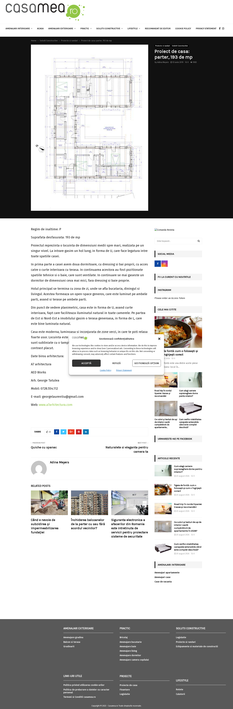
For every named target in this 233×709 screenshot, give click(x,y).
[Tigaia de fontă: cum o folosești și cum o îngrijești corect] (178, 332)
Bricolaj (124, 637)
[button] (159, 338)
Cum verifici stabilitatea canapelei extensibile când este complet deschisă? (190, 423)
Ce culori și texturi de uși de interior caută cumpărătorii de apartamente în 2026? (187, 526)
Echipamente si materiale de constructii (197, 646)
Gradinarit (68, 646)
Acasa (40, 28)
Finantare (125, 689)
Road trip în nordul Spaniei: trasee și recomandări (163, 393)
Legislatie (125, 694)
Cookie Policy (105, 370)
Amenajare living (128, 651)
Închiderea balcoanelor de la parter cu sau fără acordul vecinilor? (88, 524)
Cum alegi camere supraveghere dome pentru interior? (188, 393)
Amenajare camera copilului (134, 659)
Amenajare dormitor (130, 655)
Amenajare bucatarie (131, 642)
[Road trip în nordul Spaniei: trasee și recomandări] (166, 380)
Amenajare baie (128, 646)
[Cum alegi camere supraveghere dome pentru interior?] (190, 380)
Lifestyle (132, 28)
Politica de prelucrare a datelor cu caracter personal (86, 691)
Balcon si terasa (71, 642)
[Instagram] (224, 28)
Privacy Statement (124, 370)
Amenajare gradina (73, 637)
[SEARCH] (198, 241)
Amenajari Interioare (18, 28)
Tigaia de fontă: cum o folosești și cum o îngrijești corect (176, 352)
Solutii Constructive (180, 46)
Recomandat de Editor (158, 28)
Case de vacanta (163, 581)
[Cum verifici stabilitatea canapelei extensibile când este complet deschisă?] (190, 408)
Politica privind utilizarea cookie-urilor (83, 685)
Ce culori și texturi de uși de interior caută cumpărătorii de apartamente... (166, 423)
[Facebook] (220, 28)
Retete (179, 689)
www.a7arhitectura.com (55, 405)
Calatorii (180, 694)
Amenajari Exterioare (60, 28)
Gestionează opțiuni (146, 363)
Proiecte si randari (162, 46)
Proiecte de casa (128, 685)
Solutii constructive (108, 28)
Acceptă (86, 363)
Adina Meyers (163, 62)
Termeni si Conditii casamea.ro (79, 697)
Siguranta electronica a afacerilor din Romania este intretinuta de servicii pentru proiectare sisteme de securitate (129, 528)
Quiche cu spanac (44, 447)
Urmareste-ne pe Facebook (175, 438)
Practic (84, 28)
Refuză (116, 363)
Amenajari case (162, 577)
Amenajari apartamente (167, 572)
